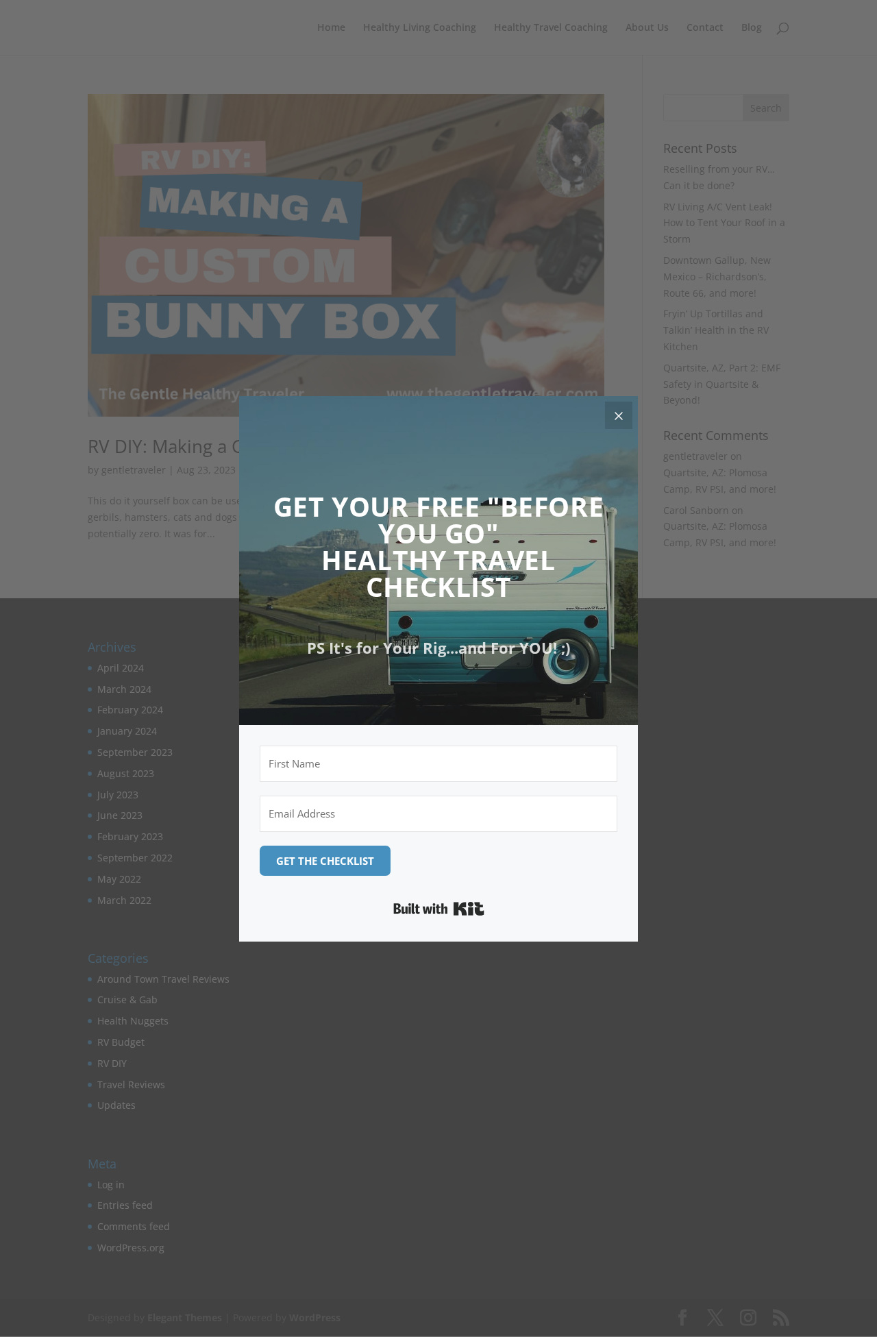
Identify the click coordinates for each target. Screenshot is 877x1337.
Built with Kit (438, 908)
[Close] (618, 415)
